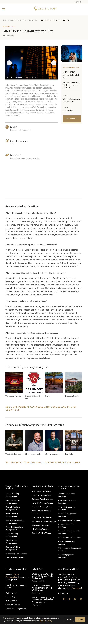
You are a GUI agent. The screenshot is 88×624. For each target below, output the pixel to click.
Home (5, 20)
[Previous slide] (9, 62)
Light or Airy (10, 597)
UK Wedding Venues (40, 529)
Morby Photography (33, 454)
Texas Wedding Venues (41, 525)
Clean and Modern (13, 605)
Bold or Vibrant (11, 601)
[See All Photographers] (15, 557)
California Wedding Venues (42, 495)
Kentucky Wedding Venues (42, 503)
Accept (80, 619)
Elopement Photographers (16, 608)
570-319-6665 (68, 110)
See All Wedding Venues (41, 533)
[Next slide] (53, 62)
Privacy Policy (46, 621)
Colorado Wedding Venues (42, 499)
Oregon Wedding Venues (42, 517)
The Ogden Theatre (13, 396)
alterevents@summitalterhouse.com (71, 100)
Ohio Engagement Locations (69, 520)
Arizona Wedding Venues (42, 491)
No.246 (47, 396)
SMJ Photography (52, 454)
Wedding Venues (17, 20)
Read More (76, 588)
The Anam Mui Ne (72, 396)
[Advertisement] (71, 164)
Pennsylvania (32, 20)
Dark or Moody (11, 593)
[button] (27, 77)
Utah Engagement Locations (69, 537)
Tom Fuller (69, 454)
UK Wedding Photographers (17, 553)
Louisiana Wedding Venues (42, 507)
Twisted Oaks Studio (13, 454)
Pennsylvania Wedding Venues (44, 521)
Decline (69, 619)
